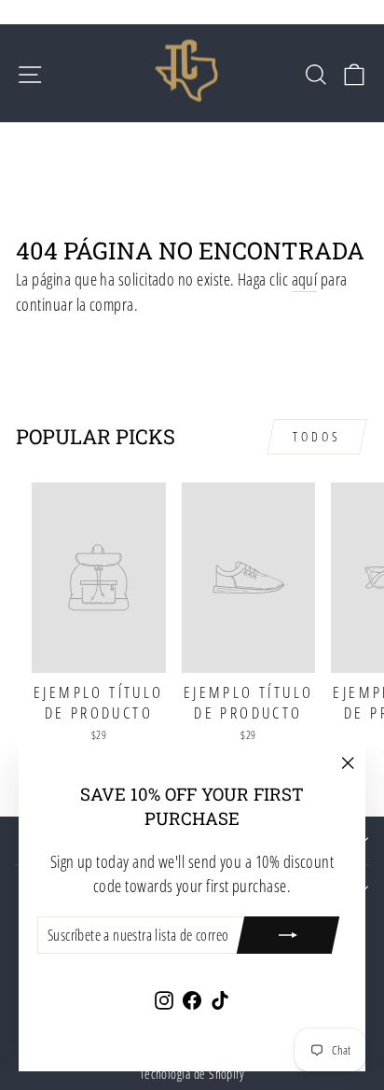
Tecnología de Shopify (192, 1074)
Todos (317, 436)
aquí (305, 278)
